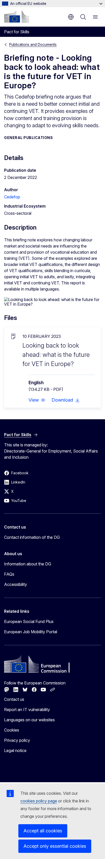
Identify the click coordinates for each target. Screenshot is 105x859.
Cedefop (12, 196)
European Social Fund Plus (29, 621)
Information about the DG (27, 563)
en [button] (70, 17)
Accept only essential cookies (54, 846)
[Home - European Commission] (16, 16)
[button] (37, 400)
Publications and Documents (33, 44)
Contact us (14, 699)
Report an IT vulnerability (27, 709)
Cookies (11, 730)
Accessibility (15, 584)
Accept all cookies (42, 830)
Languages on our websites (29, 719)
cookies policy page (38, 800)
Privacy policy (17, 740)
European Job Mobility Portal (30, 631)
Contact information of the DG (32, 537)
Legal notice (15, 750)
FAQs (9, 574)
